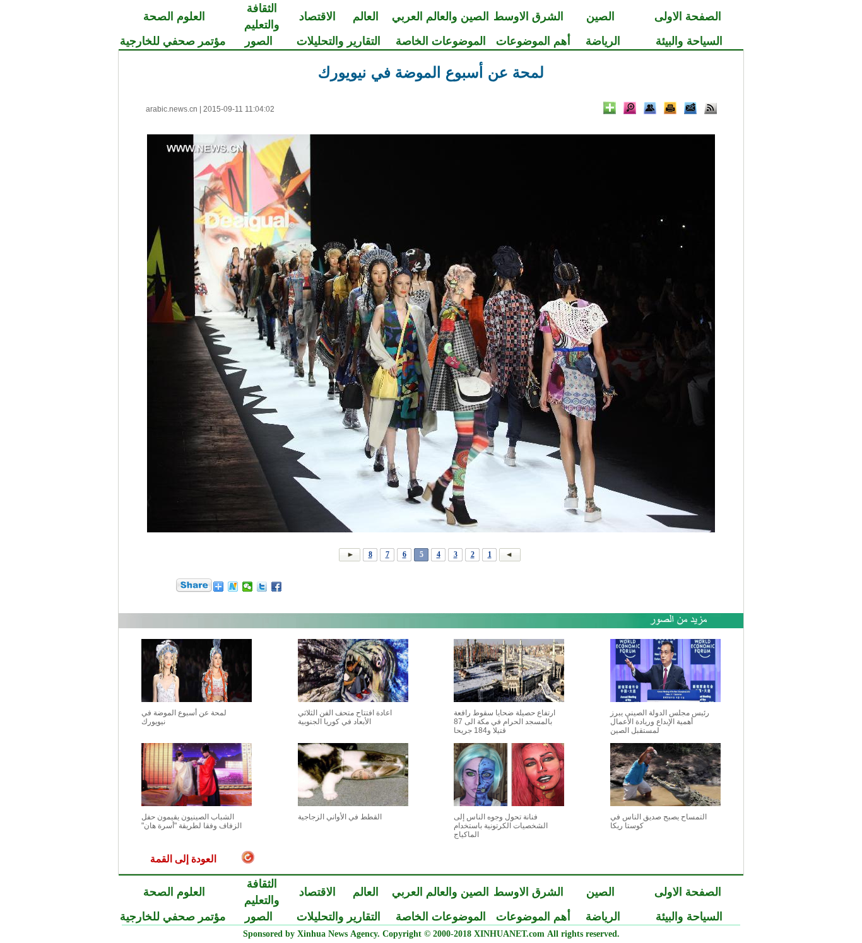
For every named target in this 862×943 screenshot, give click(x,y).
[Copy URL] (650, 108)
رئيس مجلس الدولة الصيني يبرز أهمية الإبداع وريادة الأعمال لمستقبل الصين (659, 721)
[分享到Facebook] (276, 587)
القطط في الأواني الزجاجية (340, 816)
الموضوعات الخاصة (441, 41)
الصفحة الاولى (687, 16)
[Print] (670, 108)
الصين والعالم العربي (440, 16)
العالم (366, 16)
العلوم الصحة (174, 16)
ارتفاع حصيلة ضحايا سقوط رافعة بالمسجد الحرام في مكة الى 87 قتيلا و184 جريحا (504, 721)
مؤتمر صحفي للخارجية (173, 41)
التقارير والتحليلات (339, 41)
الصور (259, 41)
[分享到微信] (247, 587)
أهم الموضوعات (533, 41)
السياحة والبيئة (689, 41)
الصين (600, 16)
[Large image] (629, 108)
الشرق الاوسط (528, 16)
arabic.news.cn (172, 109)
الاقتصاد (317, 16)
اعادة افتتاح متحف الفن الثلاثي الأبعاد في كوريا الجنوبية (345, 717)
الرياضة (603, 41)
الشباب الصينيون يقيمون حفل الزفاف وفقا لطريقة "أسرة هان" (191, 821)
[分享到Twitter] (262, 587)
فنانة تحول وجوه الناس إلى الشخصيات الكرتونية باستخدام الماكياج (501, 825)
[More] (609, 108)
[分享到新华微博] (233, 587)
